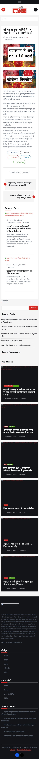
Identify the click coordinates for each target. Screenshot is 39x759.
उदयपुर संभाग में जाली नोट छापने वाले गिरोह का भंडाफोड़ (15, 345)
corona (26, 172)
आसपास (6, 426)
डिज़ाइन (6, 686)
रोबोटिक (6, 698)
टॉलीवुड (6, 664)
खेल (5, 464)
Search (4, 301)
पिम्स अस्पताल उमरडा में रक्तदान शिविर (11, 341)
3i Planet (12, 750)
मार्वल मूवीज (7, 668)
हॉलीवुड (6, 660)
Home (5, 19)
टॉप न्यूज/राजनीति (8, 37)
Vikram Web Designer (24, 750)
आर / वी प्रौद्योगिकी (9, 694)
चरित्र (5, 672)
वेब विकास (6, 690)
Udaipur (19, 220)
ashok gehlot (16, 172)
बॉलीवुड (6, 656)
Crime (15, 37)
